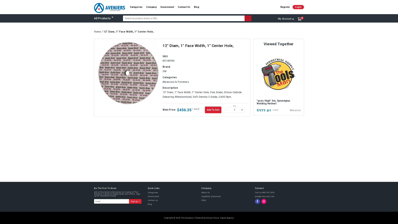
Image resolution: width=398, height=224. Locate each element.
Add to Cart (213, 110)
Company (151, 7)
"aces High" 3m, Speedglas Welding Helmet (273, 102)
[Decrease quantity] (227, 109)
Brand (166, 66)
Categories (136, 7)
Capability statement (211, 196)
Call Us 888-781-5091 (265, 193)
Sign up (134, 201)
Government (167, 7)
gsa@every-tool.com (265, 196)
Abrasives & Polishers (176, 81)
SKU (165, 56)
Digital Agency (227, 218)
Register (285, 7)
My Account (285, 18)
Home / (98, 31)
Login (298, 7)
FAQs (203, 200)
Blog (196, 7)
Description (170, 87)
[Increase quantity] (242, 109)
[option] (128, 73)
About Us (205, 193)
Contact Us (184, 7)
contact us (153, 200)
